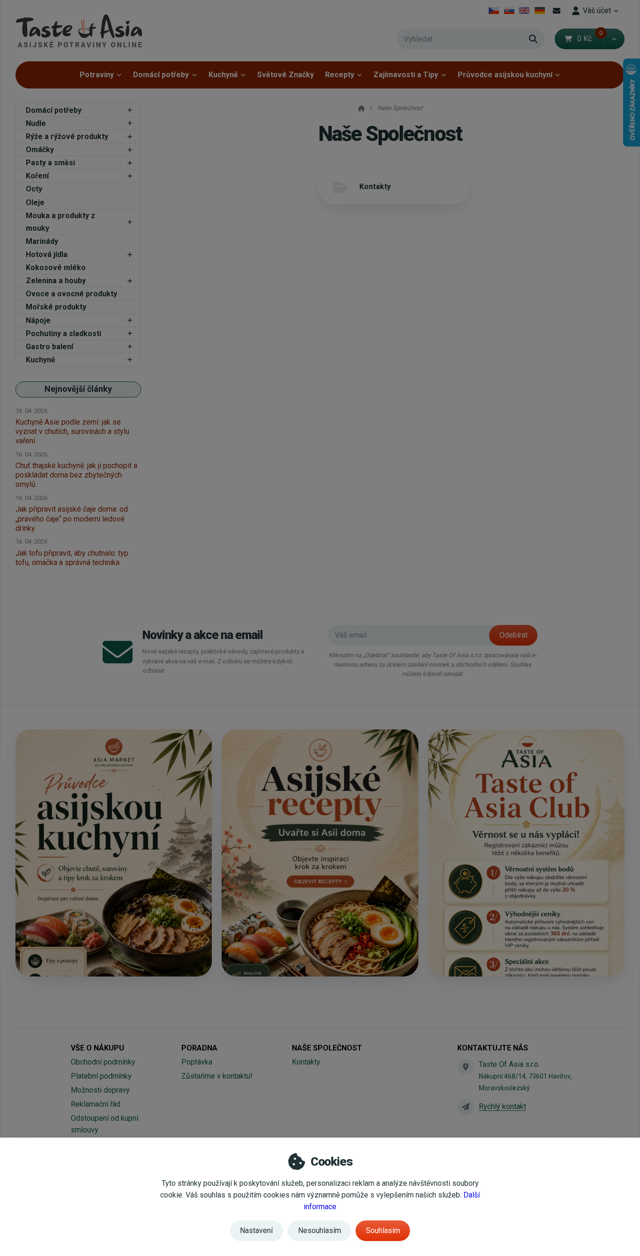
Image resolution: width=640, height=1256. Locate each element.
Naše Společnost (327, 1047)
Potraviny (97, 74)
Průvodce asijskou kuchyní (505, 74)
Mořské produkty (56, 306)
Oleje (35, 202)
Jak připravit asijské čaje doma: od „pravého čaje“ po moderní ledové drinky (71, 518)
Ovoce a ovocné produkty (71, 293)
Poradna (199, 1047)
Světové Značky (285, 74)
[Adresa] (465, 1067)
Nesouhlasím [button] (319, 1230)
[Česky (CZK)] (494, 11)
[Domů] (78, 30)
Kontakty (375, 186)
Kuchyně (223, 74)
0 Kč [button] (590, 38)
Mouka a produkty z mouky (60, 222)
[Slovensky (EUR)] (509, 11)
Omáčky (40, 149)
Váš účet (597, 10)
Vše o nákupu (97, 1047)
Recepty (339, 74)
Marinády (42, 241)
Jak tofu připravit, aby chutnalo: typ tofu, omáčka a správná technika (71, 558)
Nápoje (38, 320)
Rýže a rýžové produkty (67, 136)
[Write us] (465, 1107)
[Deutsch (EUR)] (540, 11)
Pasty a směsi (50, 162)
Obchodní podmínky (103, 1062)
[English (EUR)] (524, 11)
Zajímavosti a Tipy (405, 74)
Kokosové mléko (56, 267)
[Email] (556, 11)
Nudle (36, 123)
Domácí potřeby (161, 74)
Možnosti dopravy (100, 1090)
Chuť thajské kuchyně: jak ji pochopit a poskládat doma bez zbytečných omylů (76, 475)
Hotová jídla (46, 254)
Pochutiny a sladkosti (63, 333)
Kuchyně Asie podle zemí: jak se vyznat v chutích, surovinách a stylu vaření (72, 431)
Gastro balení (49, 346)
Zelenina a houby (56, 280)
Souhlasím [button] (383, 1230)
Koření (37, 175)
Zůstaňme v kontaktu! (217, 1076)
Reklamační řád (95, 1104)
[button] (614, 39)
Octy (34, 188)
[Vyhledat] (533, 39)
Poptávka (196, 1062)
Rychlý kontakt (502, 1106)
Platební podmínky (101, 1076)
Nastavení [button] (256, 1230)
